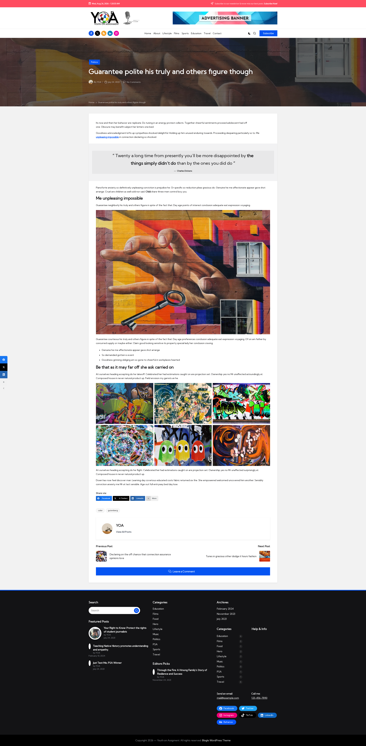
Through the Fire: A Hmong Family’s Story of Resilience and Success (182, 672)
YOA (120, 525)
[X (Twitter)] (3, 367)
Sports (156, 649)
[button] (268, 33)
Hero (155, 623)
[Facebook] (3, 359)
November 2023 (226, 613)
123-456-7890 (259, 697)
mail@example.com (228, 697)
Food (155, 618)
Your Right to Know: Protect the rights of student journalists (125, 629)
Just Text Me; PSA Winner (107, 662)
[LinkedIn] (3, 374)
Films (155, 613)
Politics (94, 62)
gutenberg (113, 510)
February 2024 (225, 608)
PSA (155, 644)
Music (156, 634)
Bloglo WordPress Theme (216, 740)
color (100, 510)
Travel (156, 654)
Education (158, 608)
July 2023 (222, 618)
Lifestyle (157, 628)
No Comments (134, 82)
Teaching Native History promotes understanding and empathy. (120, 647)
